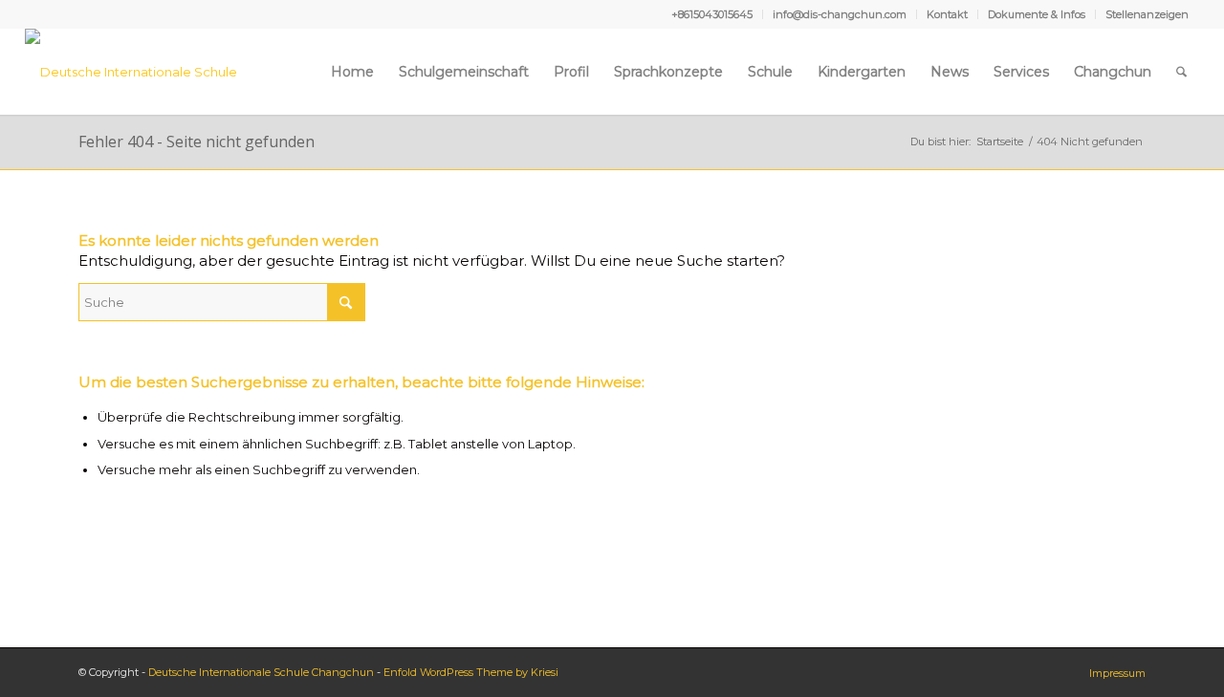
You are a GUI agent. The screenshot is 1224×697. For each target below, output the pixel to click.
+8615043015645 (712, 14)
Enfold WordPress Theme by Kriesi (470, 672)
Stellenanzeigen (1147, 14)
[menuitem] (712, 14)
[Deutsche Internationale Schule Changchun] (154, 72)
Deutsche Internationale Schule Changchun (261, 672)
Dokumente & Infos (1036, 14)
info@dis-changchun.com (840, 14)
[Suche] (1181, 72)
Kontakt (947, 14)
